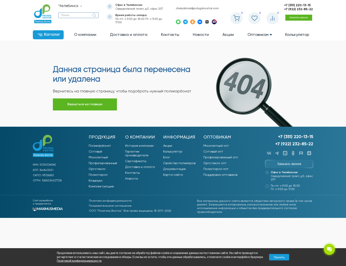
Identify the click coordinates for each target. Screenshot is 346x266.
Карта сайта (173, 175)
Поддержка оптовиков (220, 175)
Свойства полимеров (179, 163)
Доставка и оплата (140, 167)
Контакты (132, 173)
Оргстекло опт (215, 163)
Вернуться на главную (85, 104)
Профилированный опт (220, 157)
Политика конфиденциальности (110, 200)
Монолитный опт (216, 146)
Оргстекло (97, 169)
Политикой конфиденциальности (79, 260)
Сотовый (95, 151)
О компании (140, 137)
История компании (139, 146)
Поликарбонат (100, 146)
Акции (167, 146)
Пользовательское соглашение (110, 205)
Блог (166, 157)
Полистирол (98, 175)
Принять (279, 257)
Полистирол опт (216, 169)
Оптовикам (217, 137)
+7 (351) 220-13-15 (297, 5)
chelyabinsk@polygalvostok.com (197, 8)
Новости (131, 178)
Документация (174, 169)
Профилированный (103, 163)
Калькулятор (172, 151)
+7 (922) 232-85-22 (298, 9)
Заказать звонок (299, 17)
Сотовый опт (213, 151)
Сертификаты (135, 161)
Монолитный (98, 157)
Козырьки (95, 180)
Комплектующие (101, 186)
